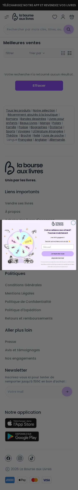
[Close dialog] (73, 223)
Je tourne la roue (57, 254)
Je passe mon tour (57, 258)
